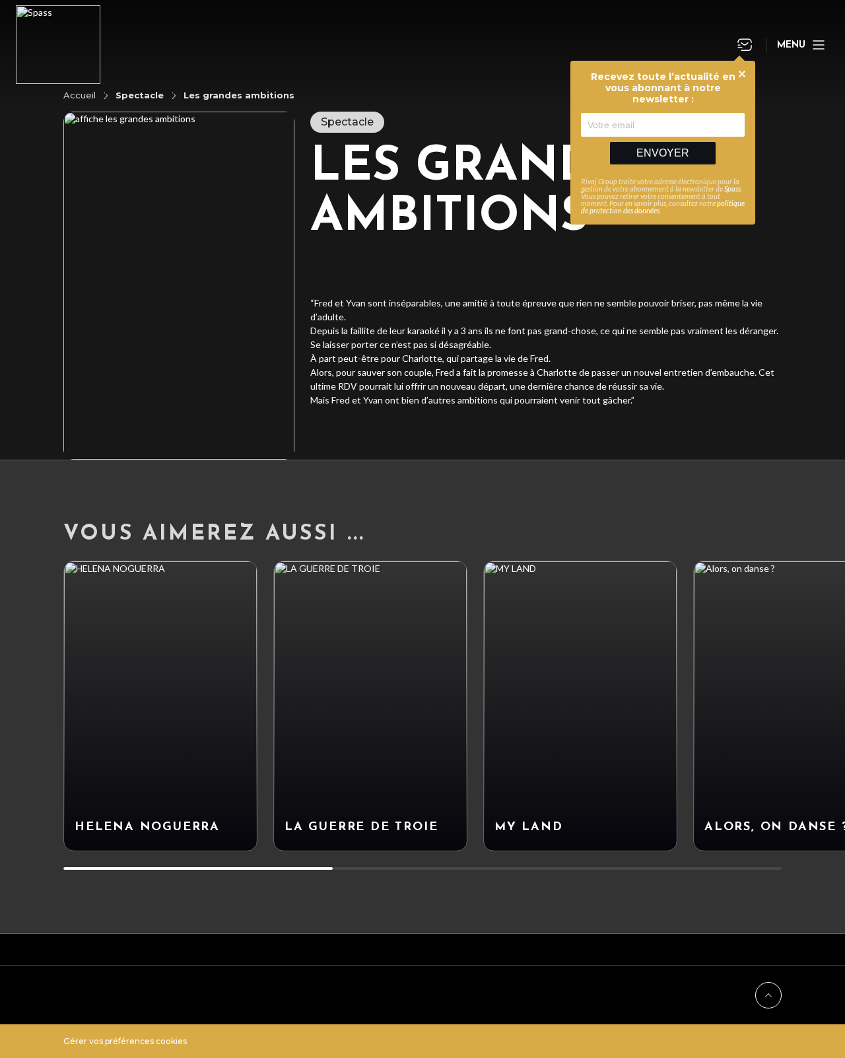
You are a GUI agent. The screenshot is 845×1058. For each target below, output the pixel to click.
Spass (732, 188)
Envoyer (662, 153)
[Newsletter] (744, 44)
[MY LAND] (580, 706)
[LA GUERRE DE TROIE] (370, 706)
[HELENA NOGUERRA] (160, 706)
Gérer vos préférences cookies (125, 1041)
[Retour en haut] (768, 995)
